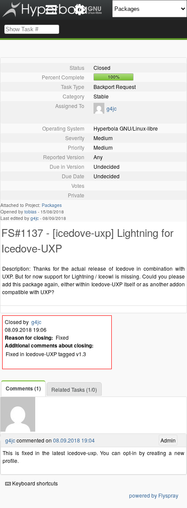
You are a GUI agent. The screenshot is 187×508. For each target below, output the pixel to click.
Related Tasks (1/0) (74, 389)
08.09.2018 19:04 (74, 440)
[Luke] (99, 111)
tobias (30, 212)
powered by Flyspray (153, 495)
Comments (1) (23, 388)
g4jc (112, 108)
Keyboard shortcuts (34, 483)
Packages (52, 205)
